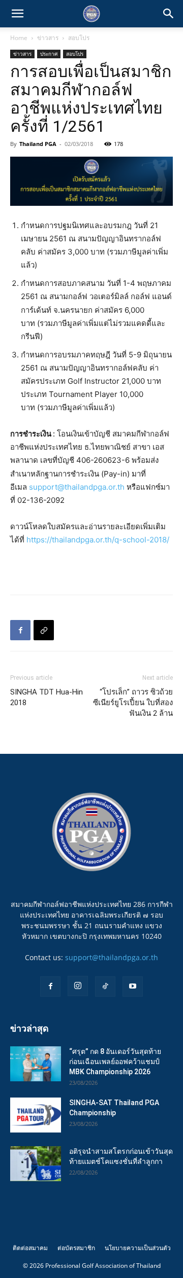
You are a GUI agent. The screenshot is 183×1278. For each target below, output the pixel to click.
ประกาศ (48, 53)
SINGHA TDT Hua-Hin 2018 (46, 697)
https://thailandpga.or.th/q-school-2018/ (97, 539)
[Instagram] (78, 986)
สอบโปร (78, 37)
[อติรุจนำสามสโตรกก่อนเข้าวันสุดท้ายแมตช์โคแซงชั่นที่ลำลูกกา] (35, 1163)
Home (18, 37)
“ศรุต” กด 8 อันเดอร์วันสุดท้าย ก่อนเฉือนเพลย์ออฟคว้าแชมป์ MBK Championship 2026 (115, 1061)
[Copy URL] (44, 630)
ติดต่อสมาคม (30, 1248)
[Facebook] (20, 630)
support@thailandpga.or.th (77, 487)
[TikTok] (105, 986)
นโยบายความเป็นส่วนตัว (138, 1248)
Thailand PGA (37, 144)
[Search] (169, 13)
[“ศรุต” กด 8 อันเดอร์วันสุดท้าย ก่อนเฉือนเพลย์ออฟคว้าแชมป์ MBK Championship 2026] (35, 1063)
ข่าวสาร (47, 37)
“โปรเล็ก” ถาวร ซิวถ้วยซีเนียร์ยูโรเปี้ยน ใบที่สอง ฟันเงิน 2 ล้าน (133, 702)
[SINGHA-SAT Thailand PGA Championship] (35, 1115)
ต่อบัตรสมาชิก (76, 1248)
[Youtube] (133, 986)
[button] (17, 13)
